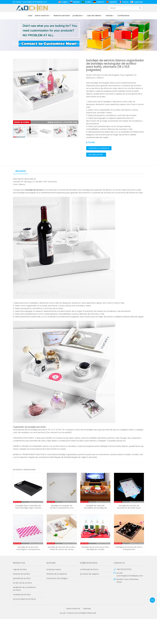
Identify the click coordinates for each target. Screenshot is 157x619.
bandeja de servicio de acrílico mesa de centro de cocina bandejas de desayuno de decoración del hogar (61, 548)
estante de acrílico (21, 574)
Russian (76, 2)
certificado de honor (89, 569)
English (64, 2)
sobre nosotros (42, 15)
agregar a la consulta (99, 148)
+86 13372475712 (123, 569)
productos (77, 15)
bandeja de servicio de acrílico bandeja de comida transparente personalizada (95, 548)
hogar (18, 43)
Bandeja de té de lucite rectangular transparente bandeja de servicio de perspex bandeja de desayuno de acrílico (28, 548)
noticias (109, 15)
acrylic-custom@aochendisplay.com (31, 2)
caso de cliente (94, 15)
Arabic (88, 2)
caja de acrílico (20, 569)
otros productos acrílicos (50, 43)
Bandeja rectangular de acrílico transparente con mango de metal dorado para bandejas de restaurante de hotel (61, 506)
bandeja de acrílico (75, 43)
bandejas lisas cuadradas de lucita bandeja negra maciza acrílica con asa (28, 506)
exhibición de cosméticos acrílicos (24, 588)
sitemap (87, 608)
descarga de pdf (96, 154)
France (125, 2)
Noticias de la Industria (57, 574)
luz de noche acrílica (22, 583)
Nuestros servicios (62, 15)
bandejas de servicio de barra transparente (129, 548)
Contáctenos (123, 15)
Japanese (138, 2)
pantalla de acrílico (22, 578)
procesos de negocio (89, 574)
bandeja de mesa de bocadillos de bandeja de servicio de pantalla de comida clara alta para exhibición (95, 506)
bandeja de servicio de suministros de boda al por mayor (129, 506)
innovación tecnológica (57, 578)
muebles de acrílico (22, 594)
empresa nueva (54, 569)
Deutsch (100, 2)
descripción (20, 171)
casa (30, 15)
